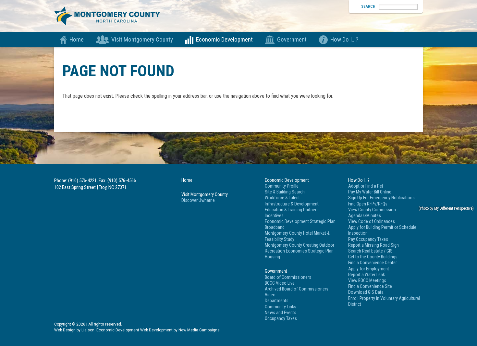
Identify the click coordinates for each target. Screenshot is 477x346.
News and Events (280, 312)
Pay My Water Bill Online (369, 191)
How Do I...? (344, 39)
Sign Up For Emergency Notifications (381, 197)
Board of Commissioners (288, 277)
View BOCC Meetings (367, 280)
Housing (272, 256)
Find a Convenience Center (372, 262)
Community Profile (282, 186)
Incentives (274, 215)
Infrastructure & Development (292, 203)
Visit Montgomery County (142, 39)
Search (368, 6)
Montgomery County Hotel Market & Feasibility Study (297, 235)
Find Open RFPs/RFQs (367, 203)
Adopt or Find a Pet (365, 186)
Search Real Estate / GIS (370, 250)
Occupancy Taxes (281, 318)
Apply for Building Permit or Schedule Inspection (382, 230)
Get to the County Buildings (373, 256)
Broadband (275, 227)
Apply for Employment (368, 268)
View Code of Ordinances (371, 221)
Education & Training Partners (292, 209)
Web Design (65, 330)
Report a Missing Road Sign (373, 245)
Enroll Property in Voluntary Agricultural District (384, 301)
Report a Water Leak (366, 274)
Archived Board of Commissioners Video (296, 291)
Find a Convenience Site (370, 286)
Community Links (280, 306)
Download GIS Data (366, 292)
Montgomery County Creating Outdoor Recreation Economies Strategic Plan (299, 247)
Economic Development (224, 39)
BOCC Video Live (280, 283)
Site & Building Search (285, 191)
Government (292, 39)
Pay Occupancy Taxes (368, 239)
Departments (276, 300)
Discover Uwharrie (198, 200)
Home (76, 39)
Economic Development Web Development (134, 330)
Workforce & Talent (282, 197)
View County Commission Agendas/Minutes (372, 212)
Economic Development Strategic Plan (300, 221)
